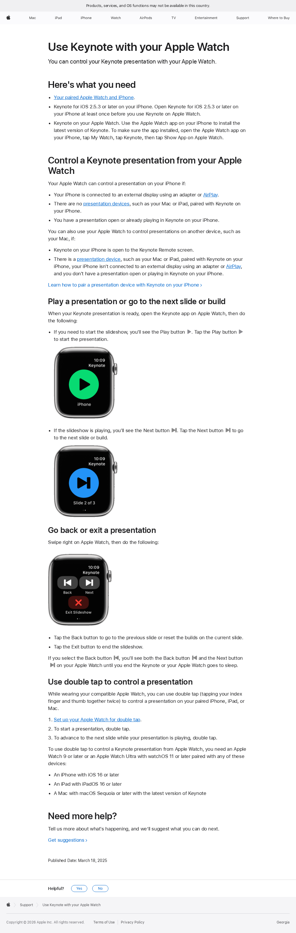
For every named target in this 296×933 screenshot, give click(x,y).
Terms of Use (104, 922)
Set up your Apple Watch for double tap (97, 719)
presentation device (99, 259)
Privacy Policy (133, 922)
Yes (79, 888)
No (100, 888)
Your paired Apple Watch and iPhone (94, 97)
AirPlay (210, 195)
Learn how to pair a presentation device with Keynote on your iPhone (123, 285)
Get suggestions (66, 840)
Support (26, 905)
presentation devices (106, 204)
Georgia (283, 922)
